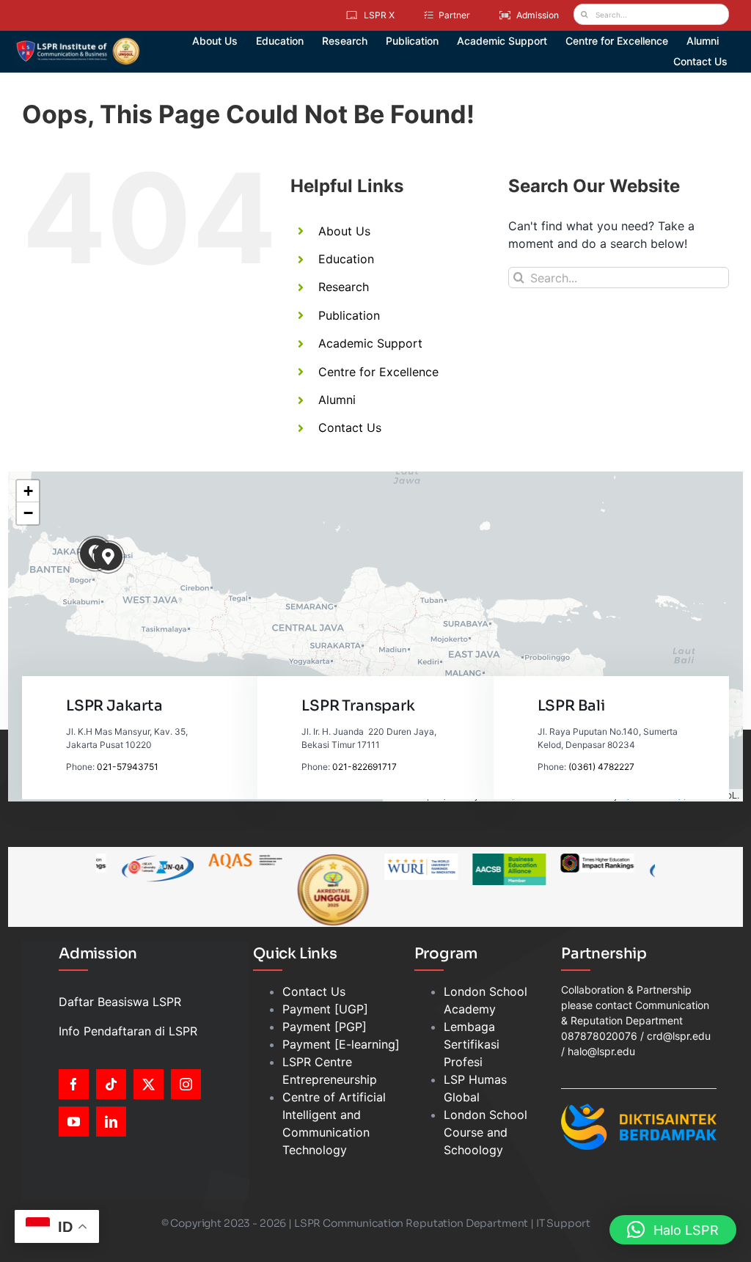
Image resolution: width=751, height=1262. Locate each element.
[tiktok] (111, 1084)
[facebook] (74, 1084)
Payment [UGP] (325, 1009)
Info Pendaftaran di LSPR (128, 1031)
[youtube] (74, 1122)
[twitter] (148, 1084)
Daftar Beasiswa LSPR (120, 1001)
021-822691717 (364, 766)
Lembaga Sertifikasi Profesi (471, 1044)
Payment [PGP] (324, 1026)
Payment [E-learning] (341, 1044)
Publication (349, 315)
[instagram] (186, 1084)
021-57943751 (127, 766)
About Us (344, 231)
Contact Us (349, 427)
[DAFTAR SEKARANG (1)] (78, 42)
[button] (108, 557)
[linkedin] (111, 1122)
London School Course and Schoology (485, 1132)
